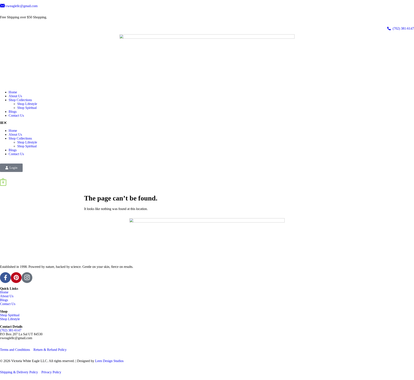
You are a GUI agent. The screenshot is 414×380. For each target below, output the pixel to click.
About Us (15, 96)
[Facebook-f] (5, 277)
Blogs (13, 111)
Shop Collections (20, 100)
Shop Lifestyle (27, 104)
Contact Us (16, 115)
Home (13, 92)
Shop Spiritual (27, 108)
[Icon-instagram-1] (27, 277)
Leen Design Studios (109, 361)
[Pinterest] (16, 277)
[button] (207, 123)
